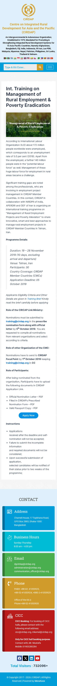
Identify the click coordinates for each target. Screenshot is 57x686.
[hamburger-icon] (50, 67)
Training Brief (34, 298)
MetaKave (40, 681)
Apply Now (28, 415)
